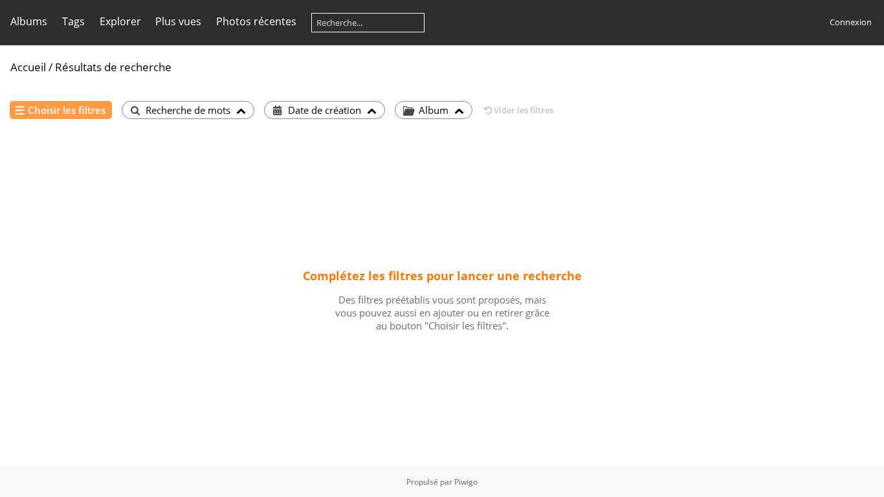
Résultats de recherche (113, 67)
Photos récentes (256, 21)
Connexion (851, 22)
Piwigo (466, 481)
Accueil (28, 67)
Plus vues (178, 21)
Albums (28, 21)
